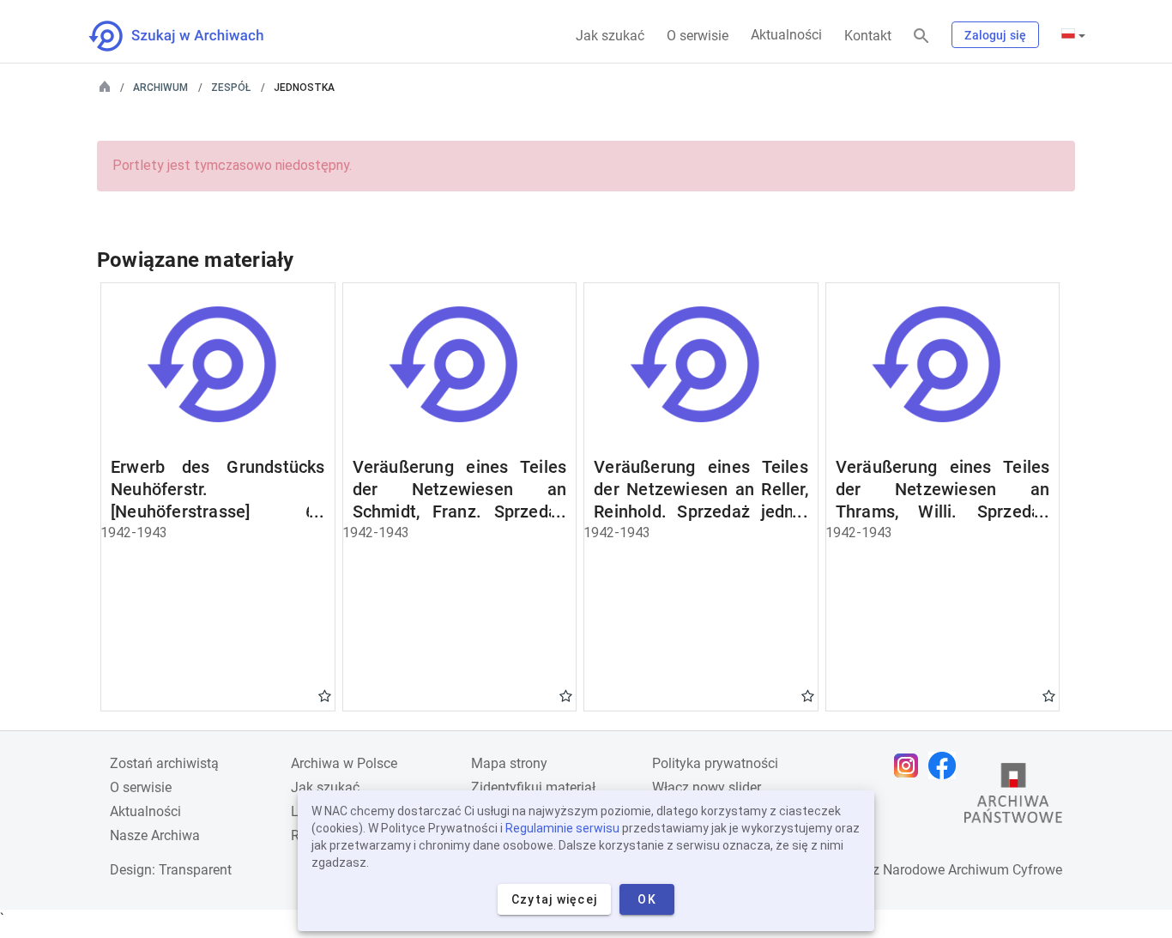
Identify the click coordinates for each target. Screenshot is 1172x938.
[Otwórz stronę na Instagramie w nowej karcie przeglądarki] (910, 765)
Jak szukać (610, 35)
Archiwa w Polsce (344, 763)
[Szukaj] (921, 36)
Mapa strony (509, 763)
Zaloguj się (995, 35)
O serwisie (697, 35)
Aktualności (786, 35)
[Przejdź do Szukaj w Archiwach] (192, 36)
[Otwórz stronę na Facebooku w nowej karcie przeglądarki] (946, 765)
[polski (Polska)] (1073, 35)
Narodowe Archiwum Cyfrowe (972, 870)
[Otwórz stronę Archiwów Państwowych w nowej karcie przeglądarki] (1013, 797)
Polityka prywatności (715, 763)
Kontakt (867, 35)
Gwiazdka (324, 695)
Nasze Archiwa (155, 835)
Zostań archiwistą (164, 763)
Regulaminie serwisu (562, 828)
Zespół (231, 88)
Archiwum (160, 88)
